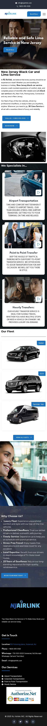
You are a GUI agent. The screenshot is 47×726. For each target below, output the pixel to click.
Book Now (34, 14)
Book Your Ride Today (13, 575)
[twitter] (20, 721)
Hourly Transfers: (23, 307)
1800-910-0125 (24, 6)
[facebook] (14, 721)
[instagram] (33, 721)
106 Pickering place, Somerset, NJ (23, 644)
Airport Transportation (23, 201)
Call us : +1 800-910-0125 (15, 118)
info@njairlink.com (25, 3)
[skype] (26, 721)
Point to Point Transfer (24, 253)
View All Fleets (22, 437)
